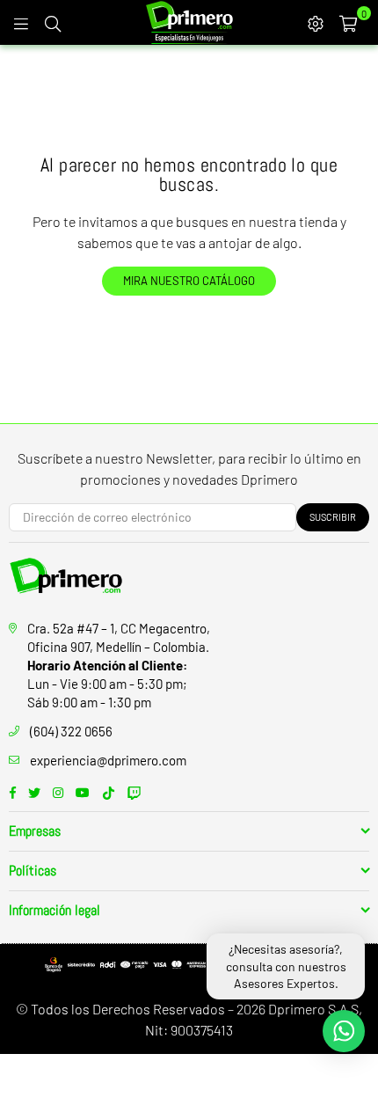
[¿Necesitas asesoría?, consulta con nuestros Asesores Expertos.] (344, 1031)
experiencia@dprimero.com (108, 760)
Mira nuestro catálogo (189, 281)
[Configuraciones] (315, 22)
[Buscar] (53, 22)
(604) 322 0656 (71, 731)
